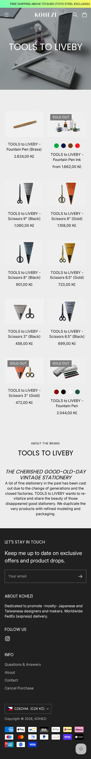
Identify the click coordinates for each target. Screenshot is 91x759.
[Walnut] (70, 146)
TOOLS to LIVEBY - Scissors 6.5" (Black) (67, 334)
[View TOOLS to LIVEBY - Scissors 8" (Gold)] (66, 193)
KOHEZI (40, 719)
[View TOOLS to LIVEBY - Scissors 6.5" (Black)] (66, 311)
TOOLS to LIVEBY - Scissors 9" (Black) (24, 216)
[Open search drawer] (75, 14)
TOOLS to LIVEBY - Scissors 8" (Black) (24, 275)
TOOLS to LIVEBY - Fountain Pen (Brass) (24, 147)
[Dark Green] (77, 392)
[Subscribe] (80, 576)
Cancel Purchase (19, 688)
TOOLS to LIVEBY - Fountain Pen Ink (67, 157)
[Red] (77, 146)
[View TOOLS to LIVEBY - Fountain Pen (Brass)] (24, 124)
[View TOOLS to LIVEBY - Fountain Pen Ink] (66, 124)
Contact (11, 680)
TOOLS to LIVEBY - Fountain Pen (67, 403)
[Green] (56, 146)
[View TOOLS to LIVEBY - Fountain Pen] (66, 370)
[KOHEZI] (45, 15)
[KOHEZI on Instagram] (7, 638)
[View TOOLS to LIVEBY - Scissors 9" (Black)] (24, 193)
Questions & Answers (23, 664)
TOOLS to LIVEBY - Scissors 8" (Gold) (67, 216)
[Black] (63, 392)
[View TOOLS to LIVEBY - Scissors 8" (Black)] (24, 252)
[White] (70, 392)
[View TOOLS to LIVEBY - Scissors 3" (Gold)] (24, 370)
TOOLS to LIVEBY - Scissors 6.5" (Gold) (67, 275)
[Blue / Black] (63, 146)
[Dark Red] (56, 392)
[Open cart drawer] (84, 14)
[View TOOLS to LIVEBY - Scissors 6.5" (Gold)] (66, 252)
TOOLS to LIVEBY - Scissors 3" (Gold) (24, 393)
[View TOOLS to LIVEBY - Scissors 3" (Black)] (24, 311)
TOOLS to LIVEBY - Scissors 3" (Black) (24, 334)
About (10, 672)
